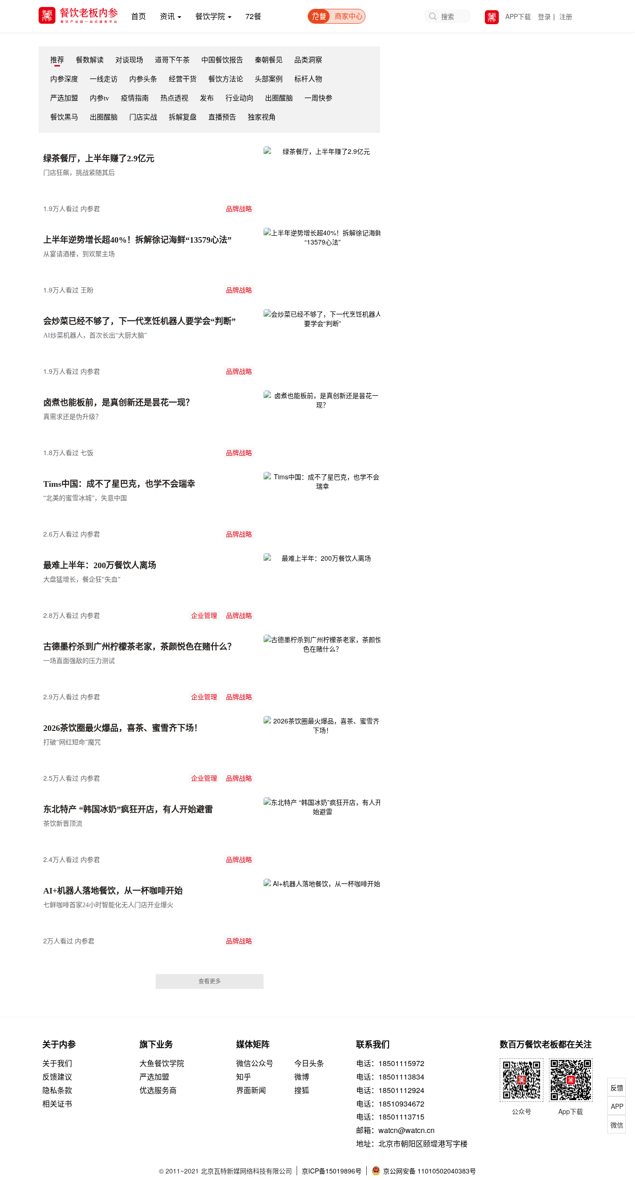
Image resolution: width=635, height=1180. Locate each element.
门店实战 (143, 117)
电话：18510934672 (390, 1104)
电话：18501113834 (390, 1077)
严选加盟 (64, 98)
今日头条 (309, 1063)
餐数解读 (90, 60)
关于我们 (57, 1063)
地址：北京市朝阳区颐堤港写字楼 (412, 1144)
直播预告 (222, 117)
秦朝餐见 (269, 60)
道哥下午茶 (172, 60)
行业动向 (239, 98)
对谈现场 (129, 60)
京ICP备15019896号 (332, 1170)
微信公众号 (254, 1063)
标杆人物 (308, 79)
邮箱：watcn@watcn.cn (395, 1130)
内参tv (99, 98)
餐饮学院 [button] (211, 16)
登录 (544, 16)
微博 (301, 1077)
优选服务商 (158, 1090)
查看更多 (209, 981)
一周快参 (318, 98)
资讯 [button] (168, 16)
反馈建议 (57, 1077)
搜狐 (301, 1090)
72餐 (253, 16)
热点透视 (174, 98)
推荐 (57, 60)
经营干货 (183, 79)
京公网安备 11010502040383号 (429, 1170)
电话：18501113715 (390, 1117)
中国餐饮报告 (222, 60)
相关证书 (57, 1104)
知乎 (243, 1077)
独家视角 (262, 117)
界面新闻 (251, 1090)
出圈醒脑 (279, 98)
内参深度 (64, 79)
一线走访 (104, 79)
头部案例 (269, 79)
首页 (142, 15)
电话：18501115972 (390, 1063)
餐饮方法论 (225, 79)
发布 (207, 98)
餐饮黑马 (64, 117)
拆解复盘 (183, 117)
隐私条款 (57, 1090)
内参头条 (143, 79)
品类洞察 (308, 60)
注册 (565, 16)
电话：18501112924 (390, 1090)
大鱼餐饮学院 (161, 1063)
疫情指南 (135, 98)
